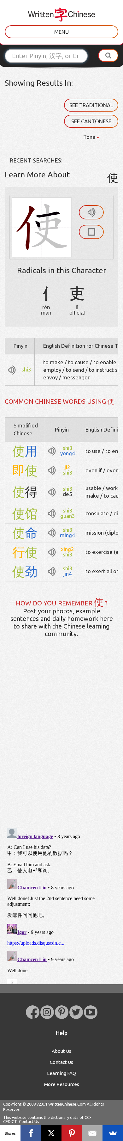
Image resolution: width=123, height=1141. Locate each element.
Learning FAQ (61, 1073)
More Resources (61, 1084)
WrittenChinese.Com (67, 1104)
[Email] (92, 1133)
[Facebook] (30, 1133)
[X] (51, 1133)
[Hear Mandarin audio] (91, 212)
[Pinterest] (72, 1133)
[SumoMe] (112, 1133)
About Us (61, 1051)
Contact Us (61, 1062)
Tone (90, 137)
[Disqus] (61, 742)
